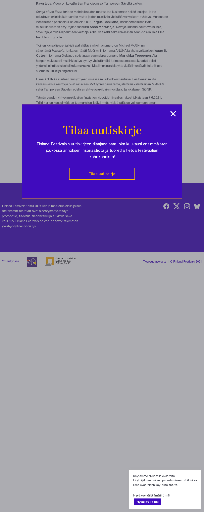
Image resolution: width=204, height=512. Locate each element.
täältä (173, 485)
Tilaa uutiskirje (102, 173)
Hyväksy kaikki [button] (148, 501)
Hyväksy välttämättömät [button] (152, 495)
